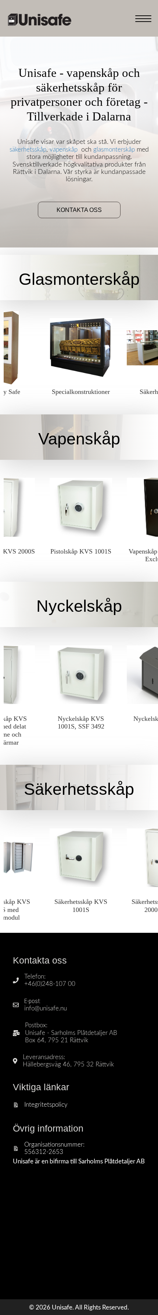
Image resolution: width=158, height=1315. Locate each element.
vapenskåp (64, 149)
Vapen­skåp (79, 438)
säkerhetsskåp (28, 149)
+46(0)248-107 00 (49, 984)
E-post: (32, 1001)
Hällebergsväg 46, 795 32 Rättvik (68, 1064)
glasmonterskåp (114, 149)
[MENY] (143, 19)
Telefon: (35, 976)
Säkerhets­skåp (79, 789)
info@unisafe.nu (45, 1008)
